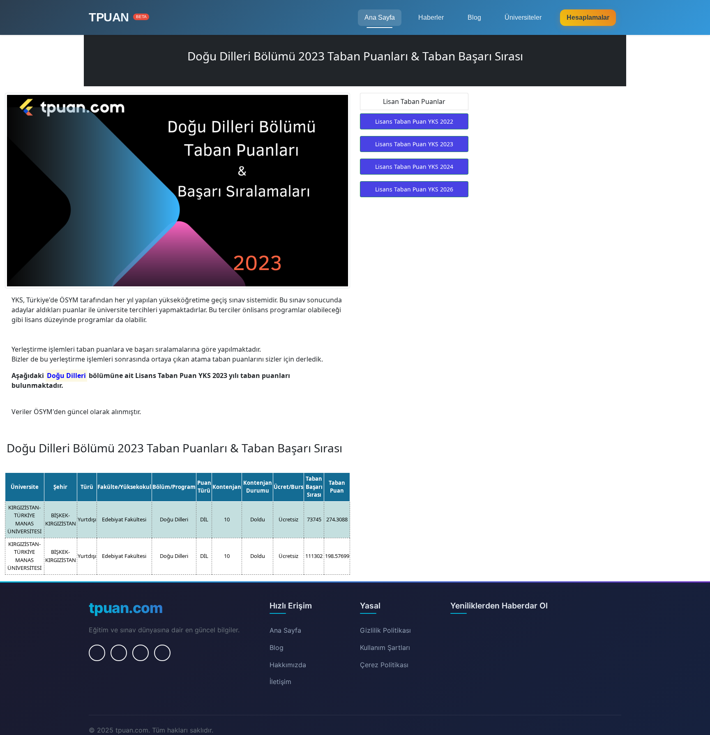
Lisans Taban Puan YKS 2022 (414, 121)
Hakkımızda (288, 665)
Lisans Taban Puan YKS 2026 (414, 189)
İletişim (280, 681)
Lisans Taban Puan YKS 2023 (414, 144)
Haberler (431, 17)
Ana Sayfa (379, 17)
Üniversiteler (523, 17)
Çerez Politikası (384, 665)
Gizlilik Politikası (385, 630)
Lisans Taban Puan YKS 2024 (414, 167)
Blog (474, 17)
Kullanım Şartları (385, 647)
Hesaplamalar (588, 17)
